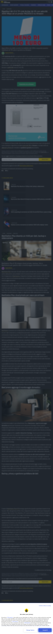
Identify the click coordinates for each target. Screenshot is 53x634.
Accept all (45, 630)
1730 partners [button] (10, 617)
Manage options (30, 630)
